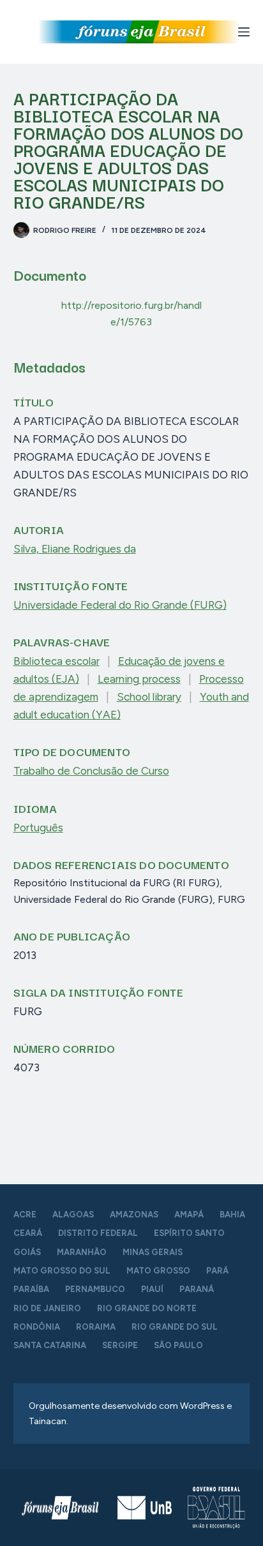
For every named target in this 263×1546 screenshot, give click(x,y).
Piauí (152, 1289)
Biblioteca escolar (56, 661)
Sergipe (120, 1345)
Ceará (27, 1233)
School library (149, 696)
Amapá (189, 1214)
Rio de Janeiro (47, 1308)
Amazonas (134, 1214)
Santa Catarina (49, 1345)
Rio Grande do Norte (147, 1308)
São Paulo (178, 1345)
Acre (24, 1214)
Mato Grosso (158, 1270)
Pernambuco (95, 1289)
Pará (217, 1270)
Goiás (27, 1252)
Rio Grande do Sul (175, 1327)
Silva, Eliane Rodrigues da (74, 548)
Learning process (139, 679)
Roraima (96, 1327)
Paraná (196, 1289)
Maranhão (82, 1252)
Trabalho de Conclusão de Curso (91, 770)
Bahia (232, 1214)
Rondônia (36, 1327)
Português (38, 827)
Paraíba (31, 1289)
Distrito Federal (98, 1233)
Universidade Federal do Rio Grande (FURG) (120, 604)
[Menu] (244, 32)
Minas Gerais (153, 1252)
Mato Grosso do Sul (61, 1270)
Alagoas (73, 1214)
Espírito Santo (189, 1233)
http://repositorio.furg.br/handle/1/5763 (131, 313)
